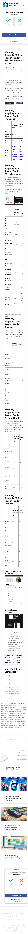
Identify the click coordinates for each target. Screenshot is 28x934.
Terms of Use (16, 919)
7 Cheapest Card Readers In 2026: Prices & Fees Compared (14, 769)
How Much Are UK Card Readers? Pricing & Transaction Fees (12, 827)
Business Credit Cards (14, 916)
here (19, 98)
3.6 (12, 372)
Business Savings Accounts (19, 915)
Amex (7, 263)
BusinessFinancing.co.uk (14, 5)
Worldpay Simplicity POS (14, 80)
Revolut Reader (9, 82)
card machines (14, 98)
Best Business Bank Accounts (9, 913)
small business (8, 84)
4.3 (20, 353)
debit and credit (14, 425)
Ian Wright (13, 69)
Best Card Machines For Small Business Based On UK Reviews (13, 798)
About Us (9, 918)
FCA (19, 711)
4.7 (12, 353)
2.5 (12, 389)
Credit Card (8, 254)
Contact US (16, 918)
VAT (6, 228)
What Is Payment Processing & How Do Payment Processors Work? (14, 857)
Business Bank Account (7, 560)
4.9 (20, 372)
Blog (4, 918)
